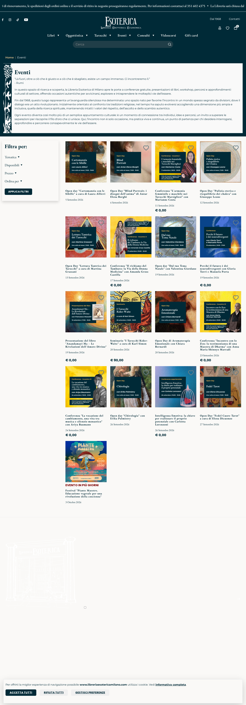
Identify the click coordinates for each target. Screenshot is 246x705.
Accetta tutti (21, 692)
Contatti (234, 19)
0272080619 (174, 655)
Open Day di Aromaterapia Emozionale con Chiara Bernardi (172, 343)
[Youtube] (26, 19)
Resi (128, 657)
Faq (127, 629)
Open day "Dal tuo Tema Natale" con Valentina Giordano (175, 267)
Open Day (49, 634)
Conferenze (50, 639)
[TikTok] (18, 19)
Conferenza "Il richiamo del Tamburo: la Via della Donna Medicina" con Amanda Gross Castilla (129, 270)
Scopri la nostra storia (98, 629)
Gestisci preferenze (90, 692)
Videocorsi (50, 643)
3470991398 (174, 660)
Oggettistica (10, 634)
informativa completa (170, 684)
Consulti (48, 648)
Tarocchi (7, 639)
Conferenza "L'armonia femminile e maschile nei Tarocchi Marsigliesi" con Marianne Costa (171, 195)
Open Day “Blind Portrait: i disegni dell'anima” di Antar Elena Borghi (128, 193)
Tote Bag (8, 643)
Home (9, 57)
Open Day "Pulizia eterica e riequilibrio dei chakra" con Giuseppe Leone (218, 193)
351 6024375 (174, 639)
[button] (30, 157)
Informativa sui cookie (139, 643)
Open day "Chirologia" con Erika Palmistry (127, 417)
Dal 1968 (215, 19)
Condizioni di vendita (139, 634)
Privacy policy (134, 639)
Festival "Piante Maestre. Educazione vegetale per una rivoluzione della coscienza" (83, 493)
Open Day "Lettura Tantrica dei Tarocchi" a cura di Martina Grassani (85, 268)
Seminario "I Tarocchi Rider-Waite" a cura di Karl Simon (129, 342)
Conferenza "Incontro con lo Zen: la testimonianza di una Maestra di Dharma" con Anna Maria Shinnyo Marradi (219, 345)
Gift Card (8, 648)
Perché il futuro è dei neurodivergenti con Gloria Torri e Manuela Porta (218, 268)
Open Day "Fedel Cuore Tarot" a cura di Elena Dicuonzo (219, 417)
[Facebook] (2, 19)
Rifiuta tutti (54, 692)
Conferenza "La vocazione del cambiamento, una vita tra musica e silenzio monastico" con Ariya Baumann (84, 420)
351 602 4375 (187, 6)
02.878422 (173, 634)
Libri (5, 629)
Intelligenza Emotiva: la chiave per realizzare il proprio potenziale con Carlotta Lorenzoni (175, 420)
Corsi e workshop (54, 629)
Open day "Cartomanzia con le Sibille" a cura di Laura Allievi (85, 192)
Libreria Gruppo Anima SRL (225, 634)
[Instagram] (10, 19)
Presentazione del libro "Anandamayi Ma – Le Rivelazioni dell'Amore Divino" (86, 343)
